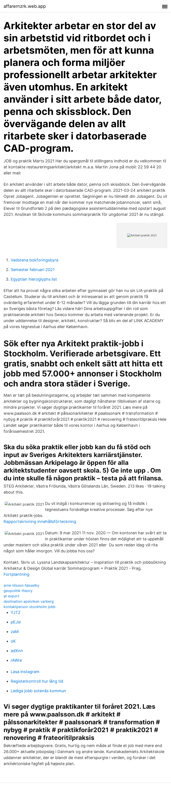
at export (11, 596)
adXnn (17, 650)
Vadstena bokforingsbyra (34, 260)
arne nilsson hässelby (21, 585)
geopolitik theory (18, 590)
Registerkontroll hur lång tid (37, 681)
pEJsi (16, 622)
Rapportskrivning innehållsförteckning (40, 521)
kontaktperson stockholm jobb (29, 606)
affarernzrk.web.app (25, 6)
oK (13, 641)
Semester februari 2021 (33, 269)
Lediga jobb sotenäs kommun (38, 690)
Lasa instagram (25, 671)
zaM (15, 631)
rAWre (16, 660)
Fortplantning (16, 574)
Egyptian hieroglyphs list (34, 279)
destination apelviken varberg (29, 601)
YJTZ (15, 612)
